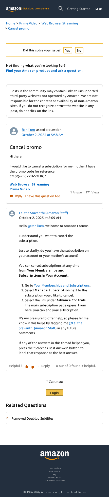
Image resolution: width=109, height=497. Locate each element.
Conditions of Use (54, 468)
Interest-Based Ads (54, 477)
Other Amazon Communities (54, 480)
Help (54, 474)
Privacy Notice (54, 471)
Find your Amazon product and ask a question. (44, 70)
